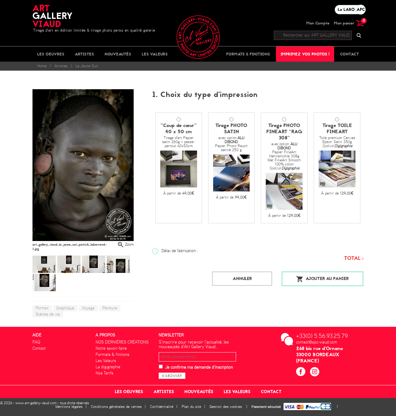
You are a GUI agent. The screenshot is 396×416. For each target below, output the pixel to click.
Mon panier (349, 23)
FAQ (36, 342)
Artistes (84, 54)
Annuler (242, 278)
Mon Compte (317, 23)
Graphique (65, 308)
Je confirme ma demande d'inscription (199, 367)
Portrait (42, 308)
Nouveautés (118, 54)
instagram (315, 372)
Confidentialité (161, 407)
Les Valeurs (155, 54)
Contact (349, 54)
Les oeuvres (50, 54)
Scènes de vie (48, 314)
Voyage (88, 308)
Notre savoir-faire (111, 348)
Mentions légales (69, 407)
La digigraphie (108, 367)
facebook (301, 372)
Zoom (129, 245)
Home (41, 66)
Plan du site (191, 407)
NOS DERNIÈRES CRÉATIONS (122, 342)
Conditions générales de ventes (116, 407)
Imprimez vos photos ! (305, 54)
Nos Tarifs (104, 373)
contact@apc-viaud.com (316, 342)
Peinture (109, 308)
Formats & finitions (248, 54)
